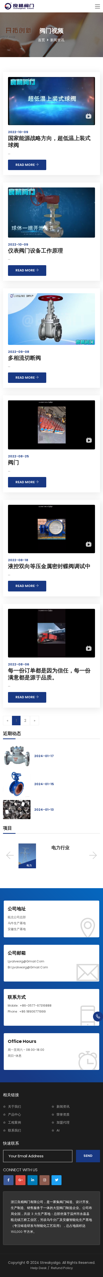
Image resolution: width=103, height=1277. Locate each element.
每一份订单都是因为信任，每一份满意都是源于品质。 (49, 674)
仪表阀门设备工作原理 (35, 251)
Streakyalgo (50, 1262)
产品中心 (14, 1114)
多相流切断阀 (24, 358)
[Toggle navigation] (97, 6)
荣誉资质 (63, 1114)
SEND (88, 1155)
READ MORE (26, 164)
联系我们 (14, 1130)
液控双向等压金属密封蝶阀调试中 (49, 566)
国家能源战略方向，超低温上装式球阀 (49, 141)
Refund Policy (62, 1268)
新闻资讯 (63, 1106)
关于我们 (14, 1106)
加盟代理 (63, 1122)
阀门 (13, 462)
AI (58, 1130)
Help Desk (38, 1268)
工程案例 (14, 1122)
